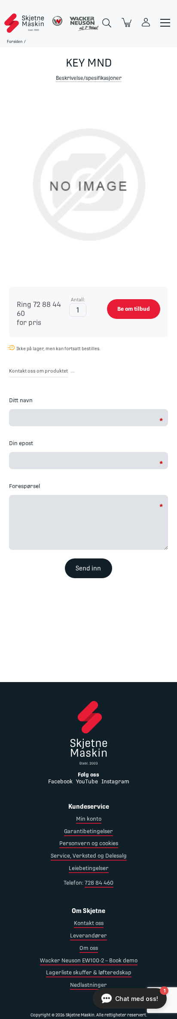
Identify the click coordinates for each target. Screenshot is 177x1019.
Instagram (115, 781)
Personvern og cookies (88, 843)
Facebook (60, 781)
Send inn (88, 568)
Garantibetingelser (88, 831)
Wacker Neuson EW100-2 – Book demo (88, 960)
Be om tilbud (133, 309)
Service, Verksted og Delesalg (89, 855)
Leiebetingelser (89, 868)
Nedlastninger (88, 985)
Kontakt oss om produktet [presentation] (38, 371)
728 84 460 (99, 882)
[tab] (38, 372)
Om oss (88, 948)
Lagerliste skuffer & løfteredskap (88, 972)
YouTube (87, 781)
